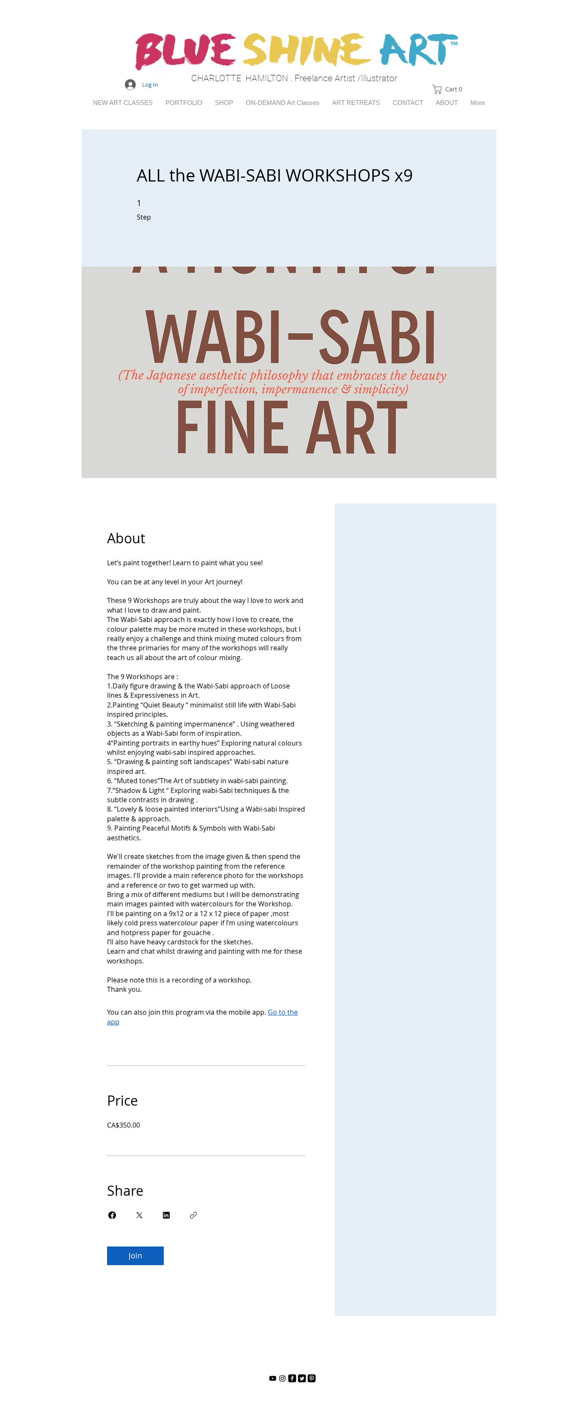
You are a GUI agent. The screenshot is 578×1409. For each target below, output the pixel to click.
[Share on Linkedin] (166, 1215)
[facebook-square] (292, 1378)
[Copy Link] (193, 1215)
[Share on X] (139, 1215)
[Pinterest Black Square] (312, 1378)
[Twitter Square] (302, 1378)
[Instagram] (282, 1378)
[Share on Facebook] (112, 1215)
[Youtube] (273, 1378)
